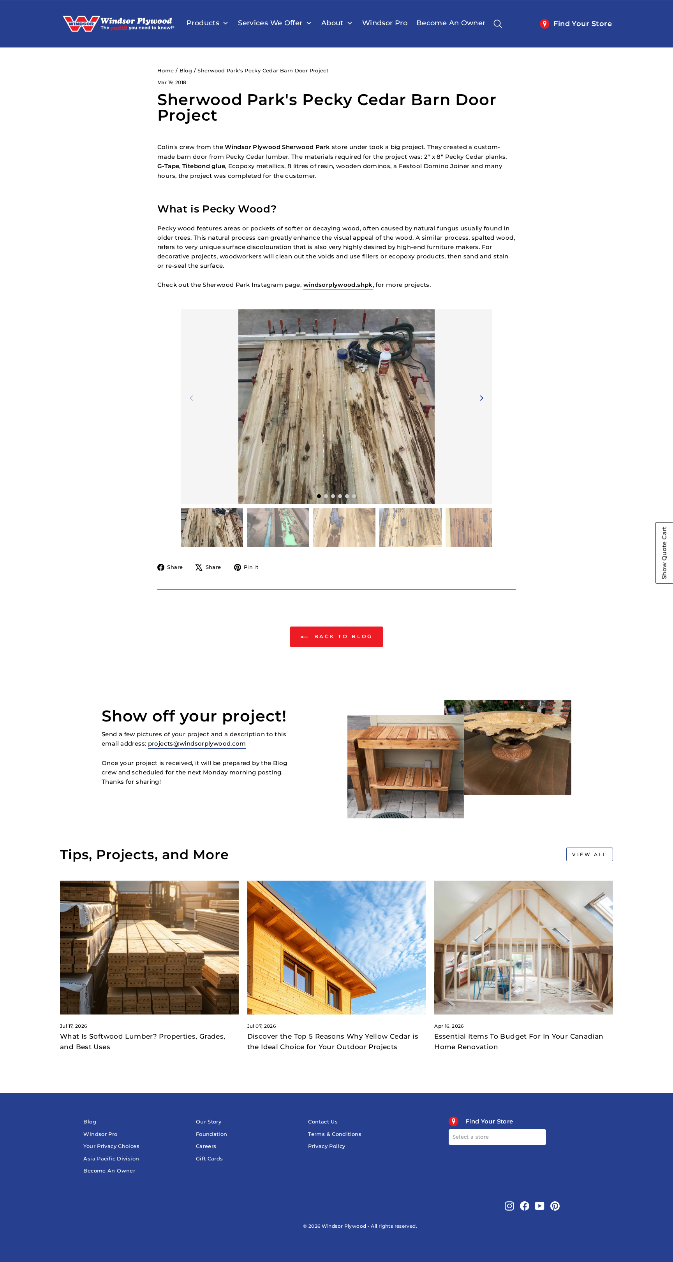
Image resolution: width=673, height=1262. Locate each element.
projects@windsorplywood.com (197, 743)
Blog (186, 71)
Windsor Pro (100, 1134)
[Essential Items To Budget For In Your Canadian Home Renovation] (523, 948)
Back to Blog (342, 636)
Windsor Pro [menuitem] (384, 23)
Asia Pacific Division (111, 1159)
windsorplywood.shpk (338, 284)
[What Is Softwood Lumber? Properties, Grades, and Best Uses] (149, 948)
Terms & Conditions (334, 1134)
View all (589, 854)
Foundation (211, 1134)
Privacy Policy (326, 1146)
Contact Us (323, 1122)
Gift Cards (209, 1159)
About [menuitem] (332, 23)
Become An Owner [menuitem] (451, 23)
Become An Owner (109, 1171)
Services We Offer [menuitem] (270, 23)
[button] (480, 398)
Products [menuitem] (203, 23)
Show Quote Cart (664, 553)
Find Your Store (582, 23)
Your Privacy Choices (111, 1146)
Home (165, 71)
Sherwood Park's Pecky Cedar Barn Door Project (262, 71)
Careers (206, 1146)
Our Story (208, 1122)
